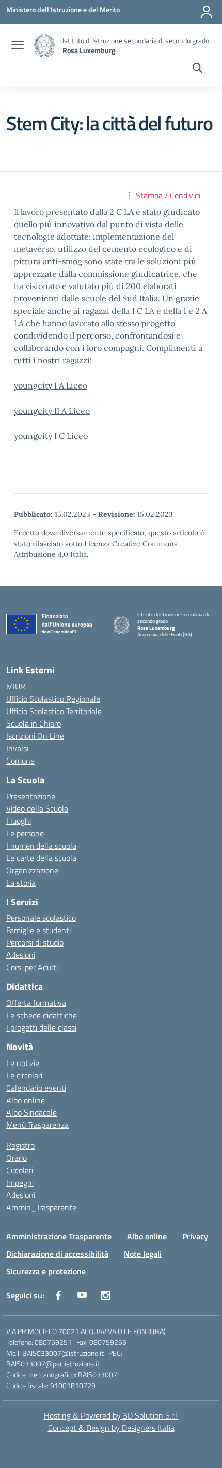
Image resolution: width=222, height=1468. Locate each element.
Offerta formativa (36, 1003)
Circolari (19, 1170)
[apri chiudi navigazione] (17, 46)
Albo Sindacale (31, 1112)
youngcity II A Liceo (52, 411)
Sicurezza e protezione (46, 1271)
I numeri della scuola (41, 845)
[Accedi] (206, 12)
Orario (16, 1158)
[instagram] (106, 1295)
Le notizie (22, 1063)
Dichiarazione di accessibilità (57, 1253)
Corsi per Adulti (32, 967)
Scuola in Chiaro (33, 723)
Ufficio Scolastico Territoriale (54, 711)
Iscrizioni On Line (35, 736)
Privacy (195, 1236)
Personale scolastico (41, 918)
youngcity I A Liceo (50, 385)
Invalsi (17, 748)
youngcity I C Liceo (51, 436)
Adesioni (20, 955)
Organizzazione (32, 870)
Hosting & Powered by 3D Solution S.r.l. (111, 1415)
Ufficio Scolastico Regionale (53, 699)
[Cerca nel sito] (197, 69)
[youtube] (82, 1295)
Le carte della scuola (41, 858)
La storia (21, 882)
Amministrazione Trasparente (59, 1236)
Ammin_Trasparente (41, 1207)
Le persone (25, 833)
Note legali (143, 1253)
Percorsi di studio (35, 942)
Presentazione (30, 796)
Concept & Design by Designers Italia (111, 1428)
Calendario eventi (36, 1088)
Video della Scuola (37, 808)
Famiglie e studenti (38, 930)
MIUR (15, 686)
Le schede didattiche (41, 1015)
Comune (20, 760)
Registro (20, 1145)
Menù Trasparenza (37, 1125)
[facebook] (58, 1295)
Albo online (25, 1100)
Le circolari (24, 1075)
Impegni (20, 1182)
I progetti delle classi (41, 1027)
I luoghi (18, 821)
